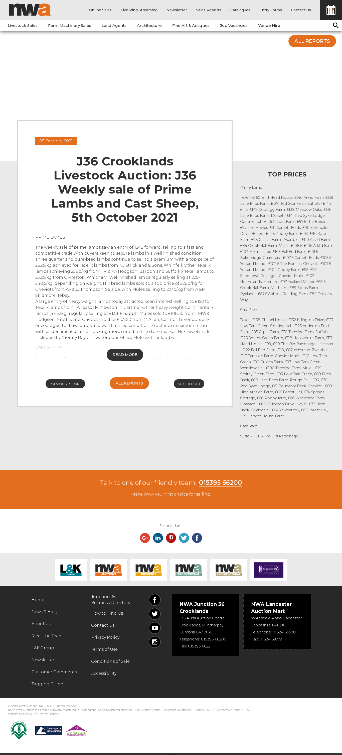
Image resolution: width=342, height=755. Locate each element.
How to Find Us (107, 613)
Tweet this (184, 538)
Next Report (189, 384)
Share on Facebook (197, 538)
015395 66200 (220, 482)
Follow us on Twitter (154, 613)
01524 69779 (271, 639)
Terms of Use (104, 649)
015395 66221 (200, 646)
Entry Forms (270, 10)
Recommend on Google (145, 538)
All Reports (312, 41)
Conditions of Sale (110, 661)
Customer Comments (54, 672)
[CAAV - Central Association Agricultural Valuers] (19, 730)
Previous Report (65, 384)
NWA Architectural (228, 570)
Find (336, 25)
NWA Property (148, 570)
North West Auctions (30, 10)
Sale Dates (331, 10)
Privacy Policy (105, 637)
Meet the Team (47, 635)
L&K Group (71, 570)
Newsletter (176, 10)
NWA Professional (188, 570)
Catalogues (240, 10)
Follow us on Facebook (154, 599)
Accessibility (103, 673)
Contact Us (301, 10)
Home (38, 599)
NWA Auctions (108, 570)
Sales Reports (208, 10)
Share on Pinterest (171, 538)
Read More (125, 354)
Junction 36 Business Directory (110, 599)
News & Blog (45, 611)
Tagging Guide (47, 684)
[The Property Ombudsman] (61, 730)
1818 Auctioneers (268, 570)
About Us (41, 623)
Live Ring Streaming (139, 10)
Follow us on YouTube (154, 627)
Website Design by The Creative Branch (33, 714)
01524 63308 (284, 632)
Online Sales (100, 10)
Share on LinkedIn (158, 538)
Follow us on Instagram (154, 641)
